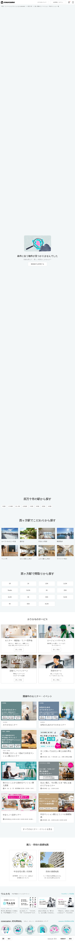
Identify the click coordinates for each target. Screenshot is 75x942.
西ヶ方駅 (18, 506)
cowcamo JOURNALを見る (66, 921)
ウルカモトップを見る (67, 893)
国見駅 (43, 506)
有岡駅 (49, 506)
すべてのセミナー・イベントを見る (37, 829)
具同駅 (37, 506)
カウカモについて (42, 2)
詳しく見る (19, 649)
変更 (70, 938)
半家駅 (4, 506)
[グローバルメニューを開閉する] (73, 2)
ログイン (58, 2)
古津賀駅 (25, 506)
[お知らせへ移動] (69, 2)
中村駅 (31, 506)
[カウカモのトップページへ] (8, 2)
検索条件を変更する (37, 264)
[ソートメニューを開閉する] (3, 939)
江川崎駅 (10, 506)
